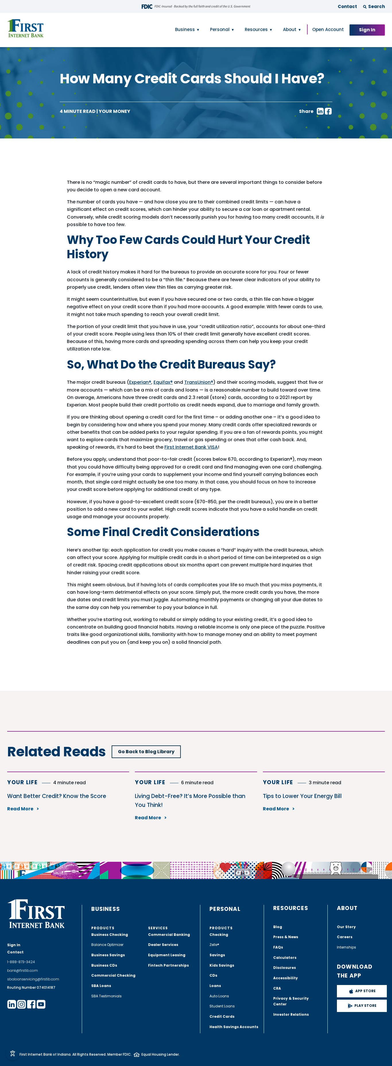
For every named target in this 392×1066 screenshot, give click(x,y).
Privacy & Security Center (291, 1001)
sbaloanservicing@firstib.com (33, 979)
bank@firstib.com (22, 970)
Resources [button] (256, 29)
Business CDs (104, 965)
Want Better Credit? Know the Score (56, 796)
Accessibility (285, 978)
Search (376, 6)
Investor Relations (291, 1014)
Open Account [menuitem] (328, 29)
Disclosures (284, 967)
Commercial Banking (169, 934)
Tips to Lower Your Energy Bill (302, 796)
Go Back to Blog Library (146, 751)
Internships (346, 947)
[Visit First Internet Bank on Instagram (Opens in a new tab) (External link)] (21, 1004)
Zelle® (214, 944)
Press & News (285, 936)
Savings (217, 955)
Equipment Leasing (166, 955)
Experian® (140, 382)
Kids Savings (221, 965)
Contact (347, 6)
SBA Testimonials (106, 996)
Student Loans (222, 1006)
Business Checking (109, 934)
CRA (277, 988)
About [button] (289, 29)
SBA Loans (101, 985)
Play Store (365, 1005)
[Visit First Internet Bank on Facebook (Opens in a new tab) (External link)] (31, 1004)
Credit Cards (221, 1016)
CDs (213, 975)
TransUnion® (198, 382)
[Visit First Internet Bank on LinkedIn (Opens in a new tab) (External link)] (11, 1004)
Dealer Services (163, 944)
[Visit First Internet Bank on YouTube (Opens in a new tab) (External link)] (41, 1004)
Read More (20, 808)
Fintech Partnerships (168, 965)
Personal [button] (220, 29)
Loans (215, 985)
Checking (218, 934)
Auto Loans (219, 996)
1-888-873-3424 (21, 961)
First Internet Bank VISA (191, 447)
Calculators (284, 957)
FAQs (278, 947)
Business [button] (185, 29)
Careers (344, 936)
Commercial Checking (113, 975)
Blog (277, 926)
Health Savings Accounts (233, 1026)
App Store (365, 990)
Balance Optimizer (107, 944)
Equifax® (163, 382)
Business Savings (108, 955)
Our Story (346, 926)
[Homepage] (25, 28)
